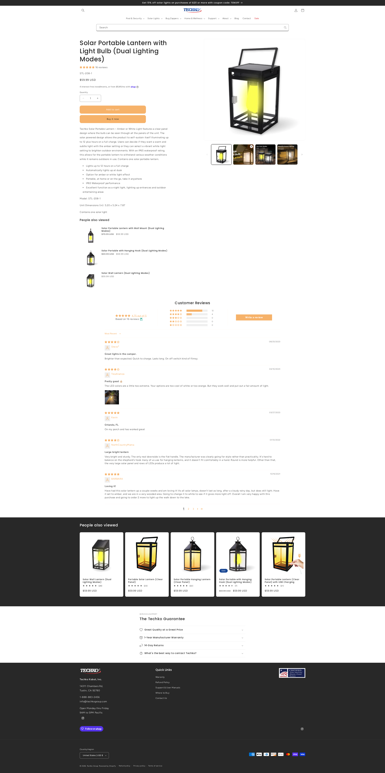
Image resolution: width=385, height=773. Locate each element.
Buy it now (113, 119)
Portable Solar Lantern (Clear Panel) (145, 580)
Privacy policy (139, 766)
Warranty (160, 677)
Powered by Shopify (107, 766)
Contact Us (161, 698)
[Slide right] (302, 154)
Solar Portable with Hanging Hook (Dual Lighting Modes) (134, 250)
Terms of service (155, 766)
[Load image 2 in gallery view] (265, 154)
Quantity (84, 92)
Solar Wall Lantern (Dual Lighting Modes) (126, 273)
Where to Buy (162, 693)
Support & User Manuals (168, 687)
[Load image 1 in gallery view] (221, 154)
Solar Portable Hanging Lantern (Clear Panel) (192, 580)
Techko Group (92, 766)
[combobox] (192, 27)
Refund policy (124, 766)
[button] (83, 10)
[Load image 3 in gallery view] (287, 154)
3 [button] (193, 508)
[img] (112, 342)
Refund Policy (163, 682)
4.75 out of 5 (139, 315)
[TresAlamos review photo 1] (112, 397)
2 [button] (188, 508)
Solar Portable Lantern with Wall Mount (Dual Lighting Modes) (133, 229)
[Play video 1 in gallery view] (243, 154)
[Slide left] (207, 154)
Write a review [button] (254, 317)
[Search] (285, 27)
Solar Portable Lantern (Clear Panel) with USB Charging (282, 580)
